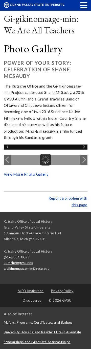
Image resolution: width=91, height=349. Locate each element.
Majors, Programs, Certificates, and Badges (38, 322)
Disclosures (32, 300)
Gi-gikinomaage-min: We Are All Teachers (41, 24)
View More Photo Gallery (26, 174)
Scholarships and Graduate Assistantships (37, 342)
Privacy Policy (62, 291)
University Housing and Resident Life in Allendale (42, 332)
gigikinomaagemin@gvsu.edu (27, 268)
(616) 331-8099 (17, 257)
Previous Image (7, 160)
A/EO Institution (31, 291)
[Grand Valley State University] (34, 6)
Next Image (83, 160)
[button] (84, 5)
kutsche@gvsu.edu (18, 263)
